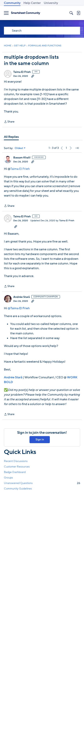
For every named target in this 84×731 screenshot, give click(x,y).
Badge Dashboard (15, 472)
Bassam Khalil (21, 157)
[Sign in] (78, 13)
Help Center (32, 3)
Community (12, 3)
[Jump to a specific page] (77, 148)
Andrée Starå (21, 297)
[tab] (11, 137)
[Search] (71, 13)
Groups (8, 477)
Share (9, 122)
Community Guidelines (18, 488)
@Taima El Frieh (19, 308)
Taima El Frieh (22, 72)
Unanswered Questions (42, 483)
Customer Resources (17, 466)
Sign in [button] (40, 439)
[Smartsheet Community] (25, 13)
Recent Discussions (16, 461)
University (51, 3)
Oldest (19, 148)
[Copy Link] (32, 76)
